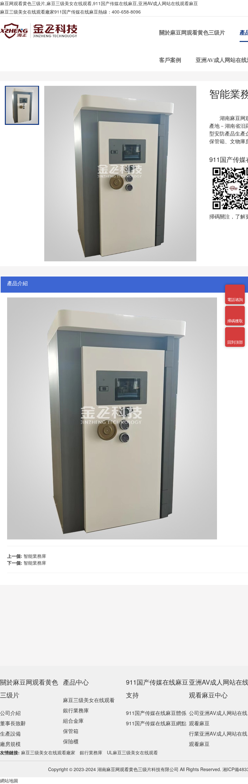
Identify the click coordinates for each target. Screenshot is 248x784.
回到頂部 (235, 331)
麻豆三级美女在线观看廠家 (48, 752)
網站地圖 (9, 780)
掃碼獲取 (235, 309)
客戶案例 (170, 60)
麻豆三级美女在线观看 (89, 700)
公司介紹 (10, 713)
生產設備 (10, 733)
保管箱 (70, 731)
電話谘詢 (235, 288)
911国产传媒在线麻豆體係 (156, 713)
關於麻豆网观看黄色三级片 (192, 33)
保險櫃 (70, 741)
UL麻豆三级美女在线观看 (132, 752)
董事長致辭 (13, 723)
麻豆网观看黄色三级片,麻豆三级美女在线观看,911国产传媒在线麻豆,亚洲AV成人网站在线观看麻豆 (99, 3)
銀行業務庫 (76, 710)
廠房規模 (10, 744)
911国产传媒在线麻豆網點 (156, 723)
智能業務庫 (35, 556)
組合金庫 (73, 720)
